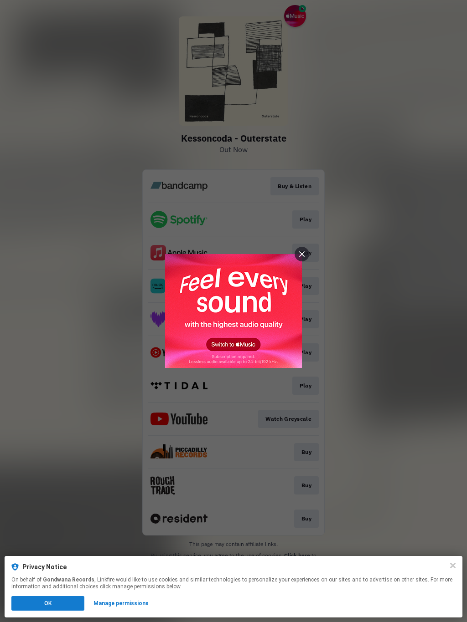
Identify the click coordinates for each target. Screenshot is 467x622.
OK (48, 603)
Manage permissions (121, 603)
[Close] (453, 565)
